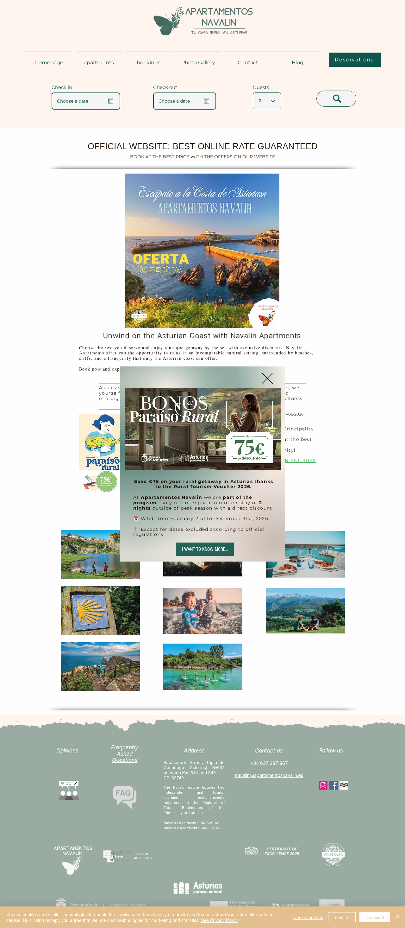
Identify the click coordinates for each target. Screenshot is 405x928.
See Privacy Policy (219, 920)
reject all (341, 917)
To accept (374, 917)
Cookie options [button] (308, 917)
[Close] (397, 917)
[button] (267, 378)
